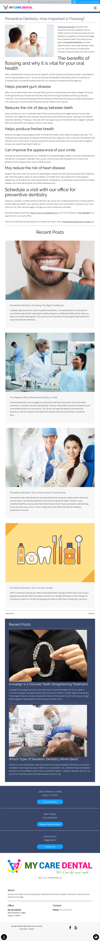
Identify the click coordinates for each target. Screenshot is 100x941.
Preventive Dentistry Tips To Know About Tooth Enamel (38, 492)
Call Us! (89, 2)
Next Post (91, 613)
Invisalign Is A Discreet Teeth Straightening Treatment (48, 684)
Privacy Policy (23, 929)
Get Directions (50, 802)
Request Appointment (50, 824)
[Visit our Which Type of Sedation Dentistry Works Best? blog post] (48, 756)
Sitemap (31, 929)
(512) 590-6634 (84, 212)
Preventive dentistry (66, 26)
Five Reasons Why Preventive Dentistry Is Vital (33, 397)
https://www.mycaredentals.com (44, 212)
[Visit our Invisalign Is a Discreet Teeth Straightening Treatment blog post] (48, 681)
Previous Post (10, 613)
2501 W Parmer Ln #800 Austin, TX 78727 (50, 2)
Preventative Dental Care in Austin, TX (78, 221)
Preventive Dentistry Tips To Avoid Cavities (31, 588)
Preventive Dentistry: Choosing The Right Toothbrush (37, 305)
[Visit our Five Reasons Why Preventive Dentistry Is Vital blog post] (50, 362)
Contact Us (50, 847)
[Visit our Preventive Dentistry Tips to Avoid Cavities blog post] (50, 552)
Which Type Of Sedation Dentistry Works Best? (44, 759)
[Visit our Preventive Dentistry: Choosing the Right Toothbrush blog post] (50, 270)
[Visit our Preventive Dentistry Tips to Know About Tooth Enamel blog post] (50, 457)
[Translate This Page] (96, 937)
